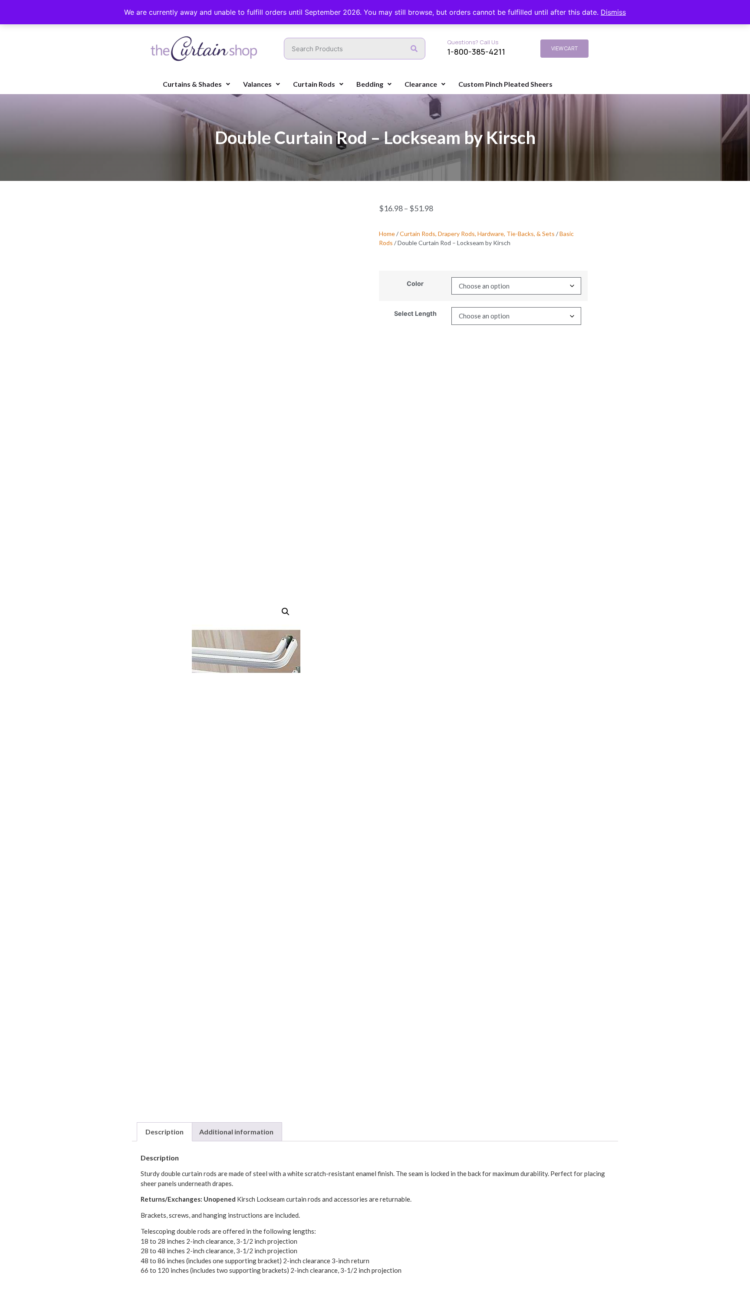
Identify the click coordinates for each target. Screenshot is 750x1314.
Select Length (415, 314)
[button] (285, 611)
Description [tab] (164, 1131)
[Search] (414, 48)
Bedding (369, 84)
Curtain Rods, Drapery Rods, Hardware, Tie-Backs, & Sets (477, 233)
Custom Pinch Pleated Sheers (505, 84)
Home (387, 233)
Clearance (421, 84)
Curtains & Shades (192, 84)
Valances (257, 84)
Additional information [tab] (236, 1131)
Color (415, 284)
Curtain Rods (314, 84)
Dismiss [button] (613, 12)
